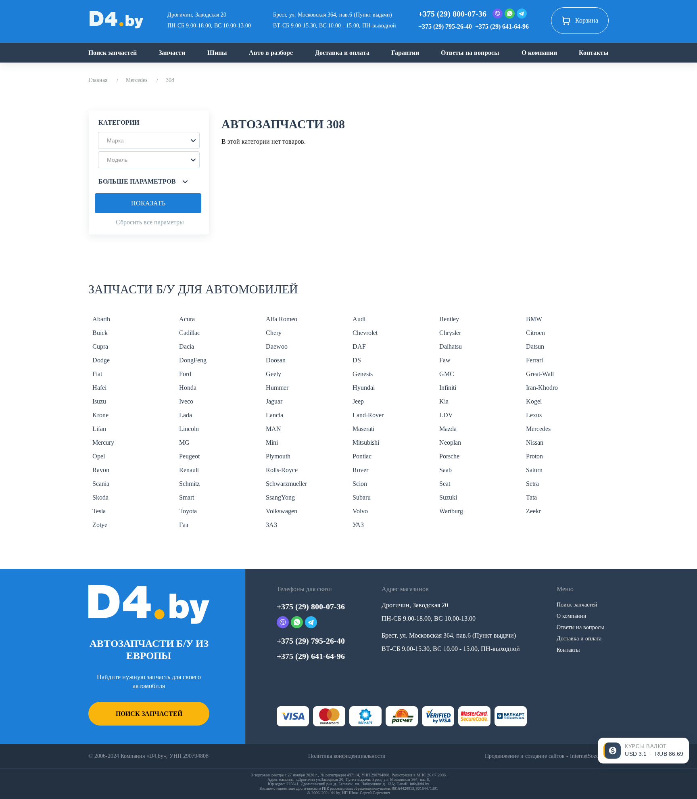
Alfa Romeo (281, 319)
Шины (217, 52)
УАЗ (358, 524)
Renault (189, 469)
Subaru (362, 497)
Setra (532, 483)
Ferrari (534, 360)
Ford (185, 373)
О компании (539, 52)
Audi (359, 319)
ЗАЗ (271, 524)
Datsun (535, 346)
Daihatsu (450, 346)
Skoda (100, 497)
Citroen (535, 332)
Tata (531, 497)
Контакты (594, 52)
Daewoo (277, 346)
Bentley (449, 319)
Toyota (188, 511)
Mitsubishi (366, 442)
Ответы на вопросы (470, 52)
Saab (445, 469)
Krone (100, 415)
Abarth (101, 319)
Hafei (99, 387)
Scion (360, 483)
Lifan (99, 428)
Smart (186, 497)
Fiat (97, 373)
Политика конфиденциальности (347, 756)
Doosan (276, 360)
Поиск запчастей (112, 52)
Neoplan (450, 442)
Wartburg (451, 511)
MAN (273, 428)
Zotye (99, 524)
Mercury (103, 442)
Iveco (186, 401)
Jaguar (274, 401)
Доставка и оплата (342, 52)
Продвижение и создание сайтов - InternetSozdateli (547, 756)
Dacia (186, 346)
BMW (534, 319)
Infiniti (447, 387)
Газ (183, 524)
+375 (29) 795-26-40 (445, 26)
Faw (445, 360)
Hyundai (364, 387)
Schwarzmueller (286, 483)
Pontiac (362, 456)
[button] (149, 140)
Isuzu (99, 401)
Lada (185, 415)
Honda (187, 387)
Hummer (277, 387)
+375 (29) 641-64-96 (502, 26)
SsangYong (280, 497)
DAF (359, 346)
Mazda (448, 428)
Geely (273, 373)
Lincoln (189, 428)
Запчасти (172, 52)
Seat (444, 483)
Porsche (449, 456)
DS (357, 360)
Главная (97, 80)
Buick (100, 332)
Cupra (100, 346)
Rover (360, 469)
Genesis (363, 373)
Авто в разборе (271, 52)
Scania (100, 483)
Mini (272, 442)
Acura (187, 319)
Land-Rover (368, 415)
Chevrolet (365, 332)
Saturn (534, 469)
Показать (148, 203)
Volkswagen (281, 511)
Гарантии (405, 52)
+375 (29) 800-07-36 (452, 13)
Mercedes (136, 80)
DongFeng (193, 360)
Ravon (100, 469)
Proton (534, 456)
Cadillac (189, 332)
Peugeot (189, 456)
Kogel (534, 401)
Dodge (101, 360)
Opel (98, 456)
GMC (446, 373)
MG (184, 442)
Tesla (99, 511)
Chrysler (450, 332)
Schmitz (189, 483)
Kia (444, 401)
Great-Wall (540, 373)
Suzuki (448, 497)
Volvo (360, 511)
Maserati (363, 428)
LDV (446, 415)
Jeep (358, 401)
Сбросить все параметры (150, 222)
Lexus (534, 415)
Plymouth (278, 456)
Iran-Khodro (542, 387)
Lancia (274, 415)
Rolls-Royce (282, 469)
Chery (274, 332)
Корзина (586, 20)
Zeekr (533, 511)
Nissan (534, 442)
